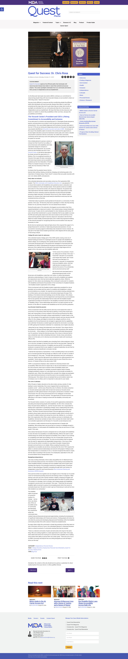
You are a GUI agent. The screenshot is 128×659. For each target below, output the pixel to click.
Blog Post (34, 551)
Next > (70, 570)
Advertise (82, 2)
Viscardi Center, (32, 152)
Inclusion (82, 88)
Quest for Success (35, 84)
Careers (36, 618)
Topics (57, 22)
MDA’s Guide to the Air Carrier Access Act (38, 602)
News (81, 95)
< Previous (32, 570)
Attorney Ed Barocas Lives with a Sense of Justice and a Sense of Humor (88, 127)
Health (82, 85)
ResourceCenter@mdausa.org (48, 637)
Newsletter (74, 2)
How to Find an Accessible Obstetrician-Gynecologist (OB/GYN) (87, 117)
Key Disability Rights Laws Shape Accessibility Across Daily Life (87, 603)
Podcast (81, 22)
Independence (39, 546)
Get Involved (83, 83)
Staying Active (37, 549)
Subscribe (66, 2)
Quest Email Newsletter (73, 622)
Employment (46, 548)
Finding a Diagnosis (85, 80)
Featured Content (48, 22)
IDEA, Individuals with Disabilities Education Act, (48, 183)
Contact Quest (51, 618)
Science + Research (86, 100)
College (34, 548)
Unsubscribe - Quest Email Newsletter (77, 629)
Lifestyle (82, 93)
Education (39, 548)
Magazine (36, 22)
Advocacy (83, 78)
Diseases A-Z (67, 22)
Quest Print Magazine (73, 624)
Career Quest (64, 25)
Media (29, 618)
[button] (2, 9)
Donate (97, 2)
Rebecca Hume (59, 607)
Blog (75, 22)
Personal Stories (48, 546)
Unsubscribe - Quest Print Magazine (77, 627)
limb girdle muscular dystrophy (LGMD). (54, 129)
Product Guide (91, 22)
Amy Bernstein (34, 605)
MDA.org (89, 2)
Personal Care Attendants (57, 548)
